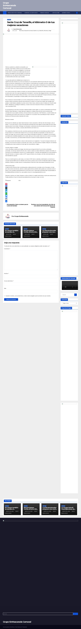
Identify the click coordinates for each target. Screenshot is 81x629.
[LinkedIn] (30, 190)
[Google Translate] (30, 197)
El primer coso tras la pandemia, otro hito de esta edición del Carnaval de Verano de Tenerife (43, 206)
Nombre (6, 273)
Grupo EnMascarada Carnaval (9, 5)
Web (5, 288)
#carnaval (21, 30)
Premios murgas (44, 12)
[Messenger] (30, 195)
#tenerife (41, 30)
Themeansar (24, 626)
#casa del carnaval (28, 30)
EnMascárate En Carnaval (15, 12)
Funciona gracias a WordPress (9, 626)
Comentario (7, 248)
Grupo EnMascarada (17, 29)
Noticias (9, 19)
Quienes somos (66, 12)
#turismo (46, 30)
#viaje (50, 30)
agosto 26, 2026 (10, 511)
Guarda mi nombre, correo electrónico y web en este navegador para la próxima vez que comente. (28, 295)
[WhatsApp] (30, 194)
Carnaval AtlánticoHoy (31, 12)
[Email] (30, 199)
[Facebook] (30, 186)
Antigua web (55, 12)
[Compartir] (30, 201)
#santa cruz (36, 30)
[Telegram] (30, 192)
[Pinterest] (30, 184)
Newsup (19, 626)
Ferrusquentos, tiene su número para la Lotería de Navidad (17, 205)
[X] (30, 188)
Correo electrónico (9, 281)
